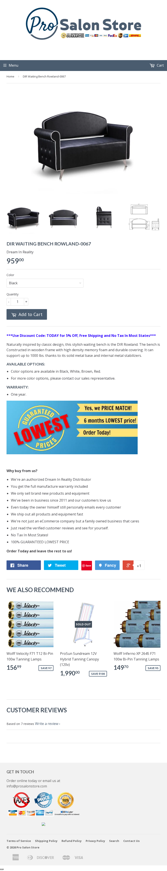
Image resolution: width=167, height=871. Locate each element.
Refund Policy (72, 841)
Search (114, 841)
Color (10, 275)
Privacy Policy (95, 841)
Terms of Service (19, 841)
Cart (160, 65)
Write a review (46, 723)
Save (88, 565)
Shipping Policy (46, 841)
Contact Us (131, 841)
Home (10, 76)
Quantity (12, 294)
